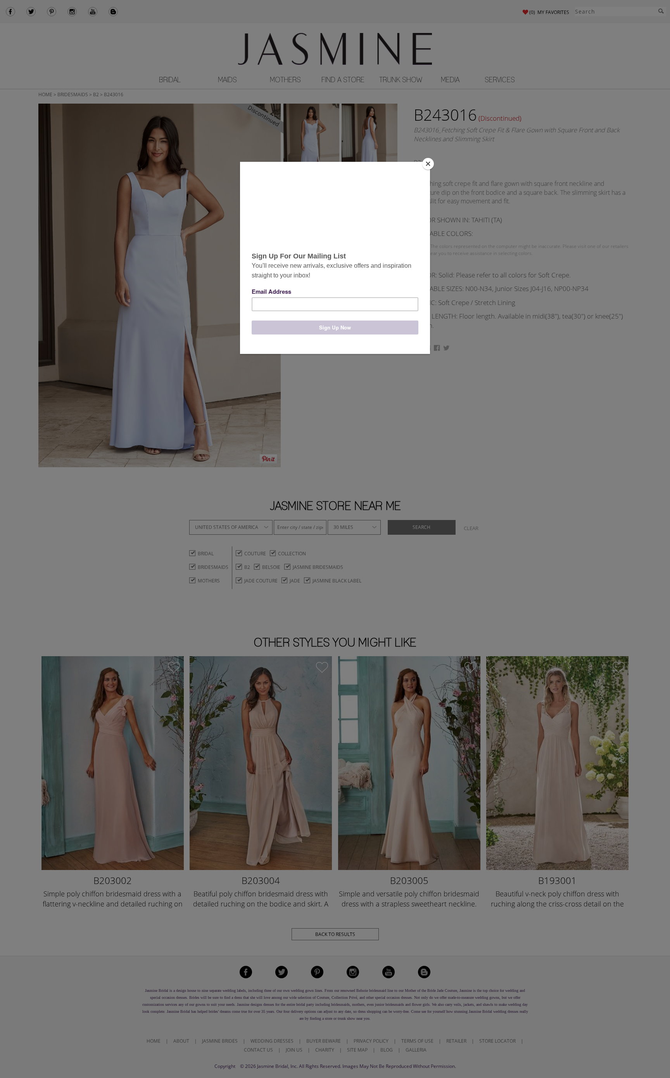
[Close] (428, 164)
